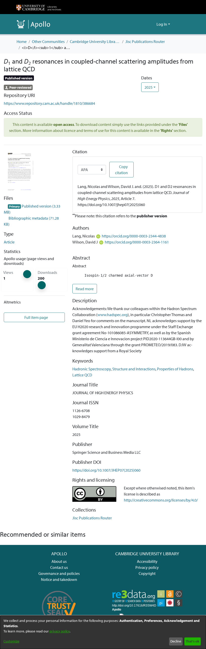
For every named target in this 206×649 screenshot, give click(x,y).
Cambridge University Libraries (95, 41)
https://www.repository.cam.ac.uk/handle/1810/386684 (49, 103)
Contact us (59, 567)
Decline (175, 641)
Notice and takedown (59, 579)
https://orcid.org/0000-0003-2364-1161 (137, 241)
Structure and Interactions (134, 368)
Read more (85, 288)
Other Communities (48, 41)
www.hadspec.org (112, 314)
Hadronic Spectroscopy (91, 368)
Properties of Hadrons (175, 368)
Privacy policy (147, 567)
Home (22, 41)
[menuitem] (152, 24)
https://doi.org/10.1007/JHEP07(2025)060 (106, 470)
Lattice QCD (82, 374)
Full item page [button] (36, 317)
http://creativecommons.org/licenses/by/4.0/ (161, 500)
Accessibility (147, 561)
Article (9, 241)
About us (59, 561)
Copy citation (121, 169)
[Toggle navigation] (183, 24)
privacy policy (59, 631)
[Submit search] (144, 24)
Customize (11, 641)
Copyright (147, 573)
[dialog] (103, 632)
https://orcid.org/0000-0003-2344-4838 (134, 235)
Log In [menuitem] (162, 24)
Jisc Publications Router (145, 41)
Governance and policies (59, 573)
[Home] (38, 7)
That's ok (192, 641)
